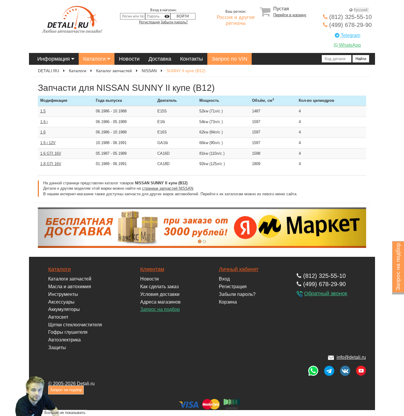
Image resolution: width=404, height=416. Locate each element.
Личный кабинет (238, 269)
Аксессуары (61, 301)
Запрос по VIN (229, 59)
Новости (129, 59)
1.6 (43, 132)
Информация (54, 59)
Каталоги (95, 59)
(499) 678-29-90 (349, 25)
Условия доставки (160, 294)
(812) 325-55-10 (349, 17)
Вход (224, 278)
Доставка (159, 59)
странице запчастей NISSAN (167, 188)
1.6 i (44, 122)
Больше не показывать (64, 412)
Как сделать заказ (159, 286)
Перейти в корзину (289, 15)
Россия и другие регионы (236, 20)
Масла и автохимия (69, 286)
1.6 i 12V (48, 143)
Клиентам (152, 269)
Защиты (57, 347)
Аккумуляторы (64, 309)
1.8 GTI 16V (50, 164)
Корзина (228, 301)
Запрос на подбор (160, 309)
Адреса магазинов (160, 301)
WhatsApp (349, 45)
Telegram (350, 35)
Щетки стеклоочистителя (75, 324)
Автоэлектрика (64, 339)
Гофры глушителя (68, 332)
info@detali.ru (351, 357)
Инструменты (63, 294)
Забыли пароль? (174, 22)
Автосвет (58, 317)
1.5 (43, 111)
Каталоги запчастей (69, 278)
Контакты (191, 59)
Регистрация (149, 22)
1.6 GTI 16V (50, 153)
